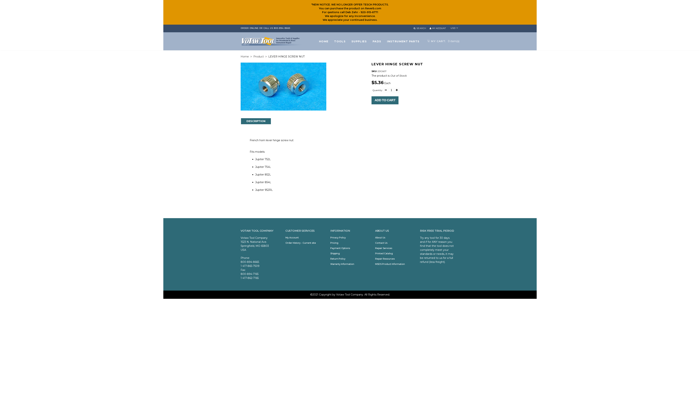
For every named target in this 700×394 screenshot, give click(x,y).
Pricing (334, 243)
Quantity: (377, 90)
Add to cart (385, 100)
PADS (377, 41)
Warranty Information (342, 264)
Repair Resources (385, 258)
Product (258, 56)
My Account (292, 237)
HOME (323, 41)
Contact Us (381, 243)
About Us (380, 237)
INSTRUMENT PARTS (403, 41)
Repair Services (383, 248)
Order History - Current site (300, 243)
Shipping (335, 253)
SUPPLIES (359, 41)
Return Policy (337, 258)
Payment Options (340, 248)
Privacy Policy (338, 237)
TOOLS (340, 41)
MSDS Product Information (390, 264)
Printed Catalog (384, 253)
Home (245, 56)
